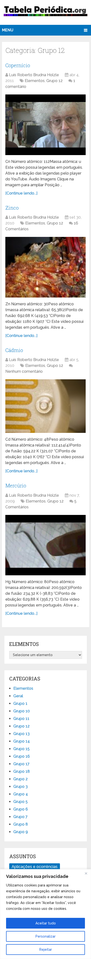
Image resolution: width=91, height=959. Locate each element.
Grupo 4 (20, 794)
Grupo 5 (20, 801)
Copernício (17, 65)
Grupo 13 (21, 733)
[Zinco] (45, 267)
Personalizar (45, 936)
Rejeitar (45, 949)
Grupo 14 (21, 741)
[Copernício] (45, 124)
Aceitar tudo (45, 923)
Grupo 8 (20, 824)
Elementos (35, 80)
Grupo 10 (21, 711)
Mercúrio (15, 485)
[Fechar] (86, 873)
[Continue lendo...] (21, 193)
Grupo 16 (21, 756)
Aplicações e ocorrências (35, 866)
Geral (18, 696)
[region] (45, 914)
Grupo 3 (20, 786)
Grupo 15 (21, 748)
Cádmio (14, 350)
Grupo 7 (20, 816)
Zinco (12, 208)
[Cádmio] (45, 406)
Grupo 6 (20, 809)
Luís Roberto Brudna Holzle (34, 75)
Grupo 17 (21, 764)
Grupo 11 (21, 718)
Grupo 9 (20, 831)
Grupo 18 (21, 771)
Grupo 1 (20, 703)
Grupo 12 (54, 80)
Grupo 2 (20, 779)
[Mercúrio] (45, 545)
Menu (7, 30)
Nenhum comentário (24, 371)
